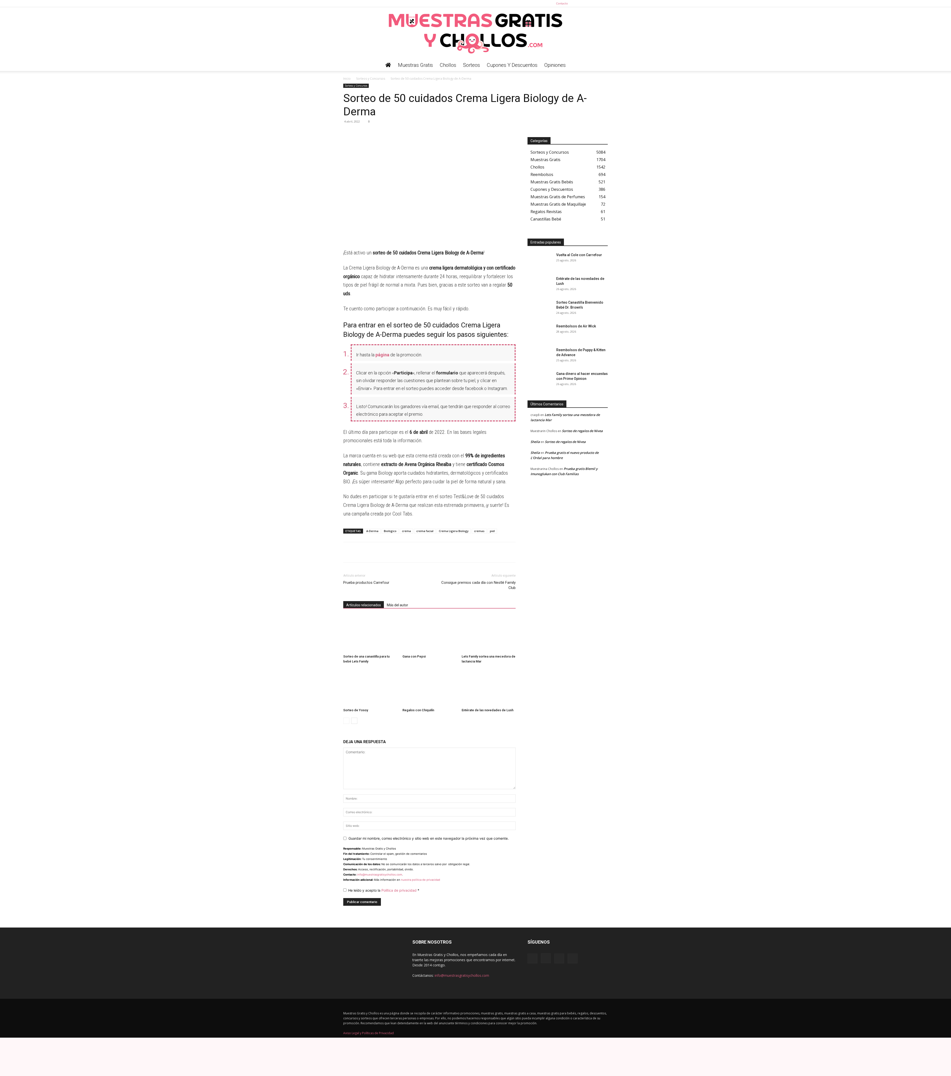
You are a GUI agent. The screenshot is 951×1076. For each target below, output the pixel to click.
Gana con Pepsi (414, 656)
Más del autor (397, 605)
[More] (394, 133)
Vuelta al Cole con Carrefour (579, 255)
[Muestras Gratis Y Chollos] (475, 33)
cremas (479, 531)
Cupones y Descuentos (512, 65)
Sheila (535, 442)
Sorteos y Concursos (370, 78)
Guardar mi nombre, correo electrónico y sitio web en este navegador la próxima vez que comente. (428, 838)
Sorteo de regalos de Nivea (582, 431)
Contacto (562, 3)
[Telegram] (360, 133)
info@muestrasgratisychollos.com (379, 874)
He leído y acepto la (383, 890)
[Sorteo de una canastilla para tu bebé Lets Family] (370, 633)
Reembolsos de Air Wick (576, 326)
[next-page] (354, 721)
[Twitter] (604, 3)
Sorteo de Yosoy (355, 710)
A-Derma (372, 531)
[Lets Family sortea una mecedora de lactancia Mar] (489, 633)
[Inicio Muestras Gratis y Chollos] (388, 65)
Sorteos (471, 65)
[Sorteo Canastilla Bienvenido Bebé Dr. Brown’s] (540, 308)
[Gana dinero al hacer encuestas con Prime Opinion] (540, 380)
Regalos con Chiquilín (418, 710)
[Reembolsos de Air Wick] (540, 332)
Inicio (347, 78)
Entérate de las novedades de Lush (487, 710)
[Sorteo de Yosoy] (370, 687)
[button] (602, 65)
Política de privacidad (399, 890)
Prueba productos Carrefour (366, 582)
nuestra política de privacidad (420, 879)
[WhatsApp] (348, 133)
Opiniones (555, 65)
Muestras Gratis (415, 65)
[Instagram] (587, 3)
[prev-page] (346, 721)
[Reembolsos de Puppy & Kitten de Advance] (540, 356)
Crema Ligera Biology (454, 531)
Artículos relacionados (363, 605)
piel (492, 531)
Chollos (448, 65)
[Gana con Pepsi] (429, 633)
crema (406, 531)
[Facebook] (579, 3)
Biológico (390, 531)
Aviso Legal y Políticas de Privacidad (368, 1033)
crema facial (424, 531)
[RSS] (596, 3)
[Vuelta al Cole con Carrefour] (540, 261)
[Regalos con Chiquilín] (429, 687)
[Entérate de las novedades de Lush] (489, 687)
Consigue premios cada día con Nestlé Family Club (478, 585)
